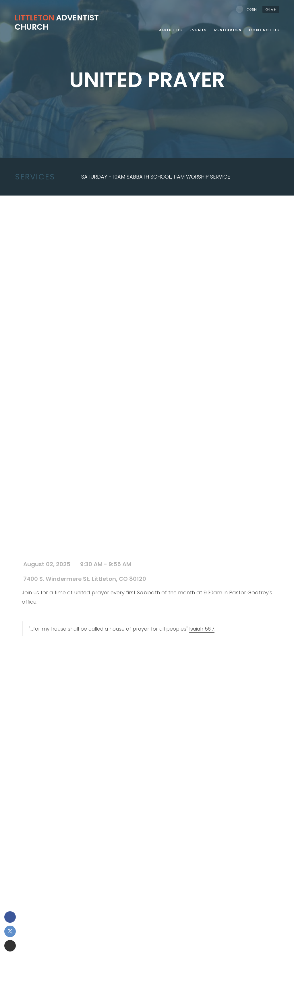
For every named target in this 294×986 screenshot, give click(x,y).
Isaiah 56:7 (201, 628)
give (270, 9)
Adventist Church (57, 22)
